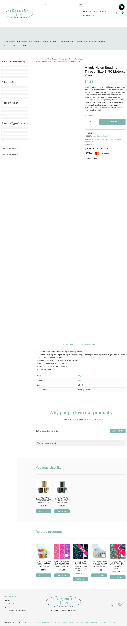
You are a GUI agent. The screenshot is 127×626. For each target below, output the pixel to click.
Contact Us (102, 11)
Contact (71, 622)
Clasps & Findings (33, 41)
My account (85, 622)
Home (85, 11)
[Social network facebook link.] (120, 603)
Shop (44, 61)
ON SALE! (25, 46)
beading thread (94, 139)
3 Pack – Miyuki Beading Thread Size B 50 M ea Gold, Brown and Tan (43, 499)
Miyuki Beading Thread (71, 61)
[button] (122, 7)
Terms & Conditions (44, 622)
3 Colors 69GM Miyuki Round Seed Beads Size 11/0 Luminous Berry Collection (62, 564)
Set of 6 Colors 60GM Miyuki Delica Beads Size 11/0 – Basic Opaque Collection (43, 564)
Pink (79, 380)
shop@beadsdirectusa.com (15, 610)
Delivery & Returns (60, 622)
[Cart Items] (93, 15)
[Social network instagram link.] (112, 603)
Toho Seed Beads (82, 41)
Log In (95, 11)
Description (68, 345)
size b (119, 139)
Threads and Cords (67, 41)
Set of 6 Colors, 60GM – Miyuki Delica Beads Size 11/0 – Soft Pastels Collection (99, 564)
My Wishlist (87, 15)
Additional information (88, 345)
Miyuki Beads (8, 41)
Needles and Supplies (50, 41)
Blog (90, 11)
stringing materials (91, 141)
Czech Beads (20, 41)
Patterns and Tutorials (11, 46)
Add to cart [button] (43, 511)
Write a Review (117, 431)
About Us (94, 622)
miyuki (102, 139)
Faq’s (77, 622)
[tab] (68, 344)
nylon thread (109, 139)
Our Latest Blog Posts (108, 622)
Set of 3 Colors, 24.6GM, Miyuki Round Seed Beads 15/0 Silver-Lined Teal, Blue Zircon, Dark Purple (80, 565)
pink (115, 139)
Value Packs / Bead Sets (97, 41)
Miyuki (92, 144)
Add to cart (112, 122)
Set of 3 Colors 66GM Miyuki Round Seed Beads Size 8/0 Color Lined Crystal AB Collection (117, 564)
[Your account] (117, 13)
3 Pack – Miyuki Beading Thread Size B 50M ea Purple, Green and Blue (62, 499)
